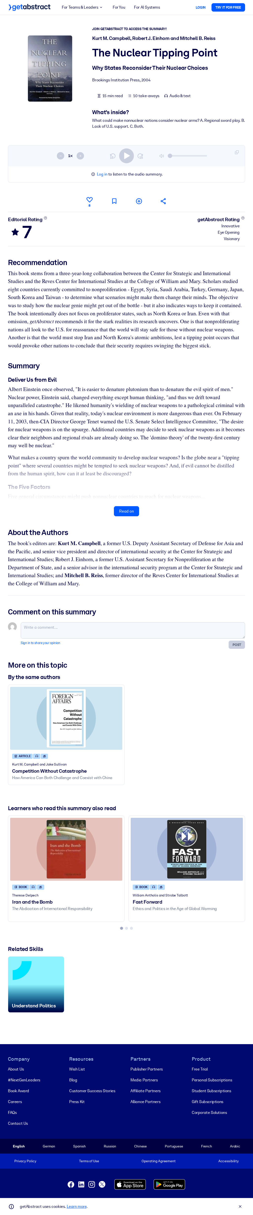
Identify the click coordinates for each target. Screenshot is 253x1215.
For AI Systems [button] (147, 7)
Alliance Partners (145, 1101)
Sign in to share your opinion (40, 643)
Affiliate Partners (145, 1091)
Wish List (77, 1069)
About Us (16, 1069)
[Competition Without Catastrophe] (66, 718)
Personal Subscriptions (212, 1080)
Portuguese (174, 1146)
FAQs (12, 1112)
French (206, 1146)
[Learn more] (45, 218)
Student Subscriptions (211, 1091)
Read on (126, 511)
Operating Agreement (158, 1161)
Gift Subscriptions (207, 1101)
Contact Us (18, 1123)
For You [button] (119, 7)
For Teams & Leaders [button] (80, 7)
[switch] (126, 155)
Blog (73, 1080)
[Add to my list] (139, 201)
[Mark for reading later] (114, 201)
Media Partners (144, 1080)
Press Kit (76, 1101)
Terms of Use (89, 1161)
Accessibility (228, 1161)
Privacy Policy (25, 1161)
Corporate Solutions (209, 1112)
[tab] (121, 928)
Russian (110, 1146)
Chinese (140, 1146)
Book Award (18, 1091)
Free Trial (200, 1069)
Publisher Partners (146, 1069)
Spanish (79, 1146)
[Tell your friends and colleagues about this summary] (164, 201)
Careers (15, 1101)
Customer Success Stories (92, 1091)
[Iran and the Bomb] (66, 849)
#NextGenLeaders (24, 1080)
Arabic (235, 1146)
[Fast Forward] (187, 849)
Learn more (76, 1206)
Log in (102, 174)
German (49, 1146)
